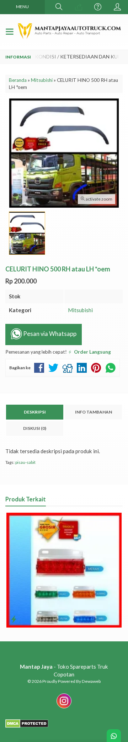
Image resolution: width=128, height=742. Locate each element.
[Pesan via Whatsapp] (78, 7)
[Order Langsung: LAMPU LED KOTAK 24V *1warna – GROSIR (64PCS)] (13, 619)
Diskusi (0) (34, 428)
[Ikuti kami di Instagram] (64, 708)
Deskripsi (35, 412)
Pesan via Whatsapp (49, 334)
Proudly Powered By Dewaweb (71, 681)
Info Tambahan (93, 412)
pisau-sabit (25, 462)
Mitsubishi (80, 310)
